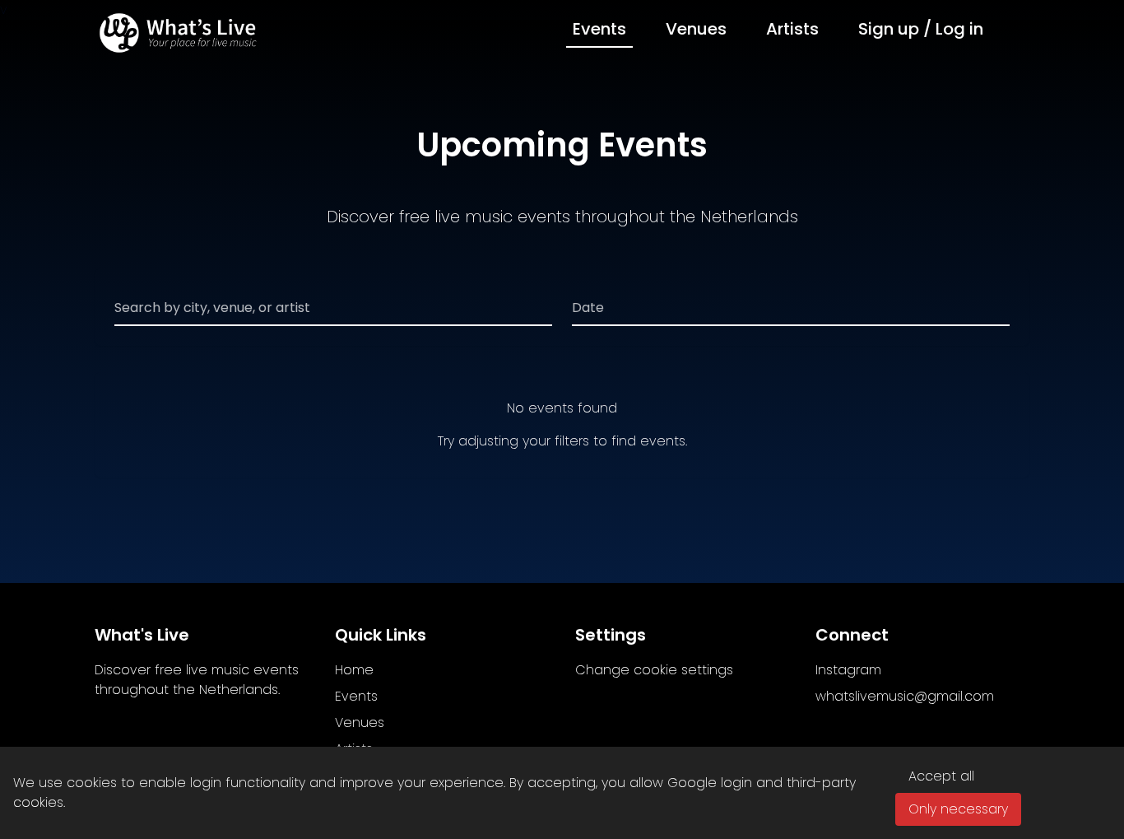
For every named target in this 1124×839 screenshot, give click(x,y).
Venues (696, 28)
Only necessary (958, 808)
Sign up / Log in (920, 28)
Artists (792, 28)
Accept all (941, 776)
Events (599, 28)
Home (354, 669)
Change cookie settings (654, 669)
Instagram (848, 669)
